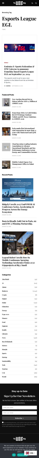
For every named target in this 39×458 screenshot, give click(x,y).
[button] (3, 3)
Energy (4, 310)
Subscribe (18, 418)
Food (3, 322)
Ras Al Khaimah (7, 342)
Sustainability (6, 361)
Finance (4, 318)
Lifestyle (4, 334)
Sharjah (4, 349)
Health (4, 330)
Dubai (4, 303)
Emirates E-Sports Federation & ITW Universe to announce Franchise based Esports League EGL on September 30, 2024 (19, 70)
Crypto (4, 295)
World (6, 62)
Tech (3, 365)
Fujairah (5, 326)
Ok (14, 455)
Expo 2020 (5, 314)
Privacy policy (22, 455)
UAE (3, 373)
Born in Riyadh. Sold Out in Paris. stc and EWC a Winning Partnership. (19, 222)
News (4, 338)
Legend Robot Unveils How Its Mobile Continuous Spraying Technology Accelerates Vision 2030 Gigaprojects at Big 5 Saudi (18, 261)
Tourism (5, 369)
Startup (4, 357)
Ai (2, 283)
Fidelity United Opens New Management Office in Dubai (23, 163)
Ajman (4, 287)
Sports (4, 353)
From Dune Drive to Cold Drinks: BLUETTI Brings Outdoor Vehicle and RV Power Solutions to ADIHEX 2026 (24, 116)
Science (4, 346)
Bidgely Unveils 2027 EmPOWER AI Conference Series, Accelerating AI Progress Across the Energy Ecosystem (18, 208)
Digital (4, 299)
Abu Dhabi (5, 279)
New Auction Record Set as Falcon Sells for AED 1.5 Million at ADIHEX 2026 (24, 101)
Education (5, 307)
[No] (36, 450)
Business (5, 291)
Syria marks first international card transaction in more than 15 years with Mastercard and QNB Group (24, 131)
